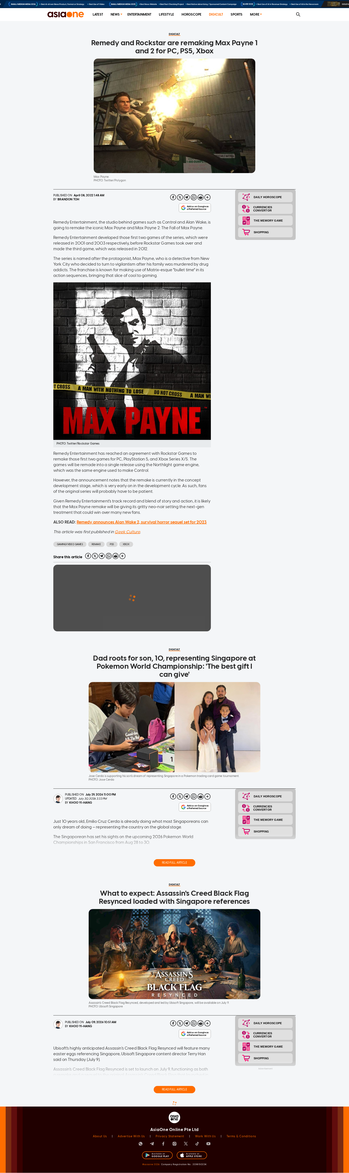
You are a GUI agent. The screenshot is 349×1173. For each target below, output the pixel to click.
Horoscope (191, 14)
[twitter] (180, 197)
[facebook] (173, 197)
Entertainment (139, 14)
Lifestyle (166, 14)
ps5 (112, 544)
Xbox (126, 544)
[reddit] (200, 197)
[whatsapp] (193, 197)
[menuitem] (98, 14)
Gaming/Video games (70, 544)
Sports (236, 14)
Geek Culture (127, 531)
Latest (98, 14)
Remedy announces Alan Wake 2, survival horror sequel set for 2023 (142, 522)
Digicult (216, 14)
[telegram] (186, 197)
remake (96, 544)
